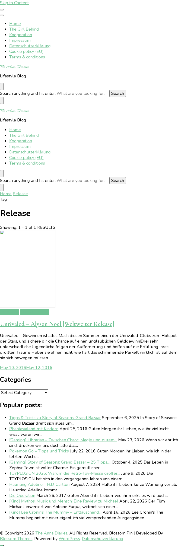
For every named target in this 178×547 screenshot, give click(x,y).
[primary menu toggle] (2, 9)
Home (15, 23)
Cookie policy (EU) (26, 51)
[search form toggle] (2, 86)
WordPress (69, 538)
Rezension (9, 312)
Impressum (20, 40)
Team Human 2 (34, 312)
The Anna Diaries (14, 66)
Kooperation (20, 35)
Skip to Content (14, 3)
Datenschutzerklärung (30, 46)
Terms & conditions (27, 57)
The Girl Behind (24, 29)
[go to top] (2, 545)
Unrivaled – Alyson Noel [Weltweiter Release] (57, 324)
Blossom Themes (16, 538)
